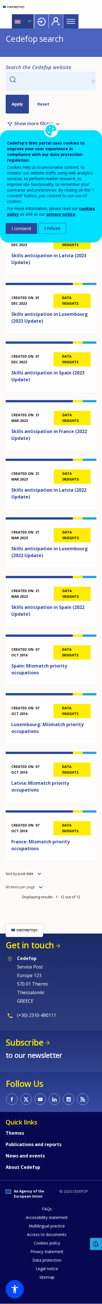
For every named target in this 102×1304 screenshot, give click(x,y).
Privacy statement (46, 1251)
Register (56, 21)
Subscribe (24, 1042)
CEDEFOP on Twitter (26, 1099)
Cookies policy (47, 1243)
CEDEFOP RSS (82, 1099)
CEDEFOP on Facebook (12, 1099)
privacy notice (60, 214)
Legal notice (47, 1268)
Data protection (46, 1260)
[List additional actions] (29, 21)
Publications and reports (33, 1144)
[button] (15, 1289)
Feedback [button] (96, 1244)
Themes (15, 1133)
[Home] (13, 7)
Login (41, 21)
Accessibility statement (47, 1217)
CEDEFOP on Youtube (40, 1099)
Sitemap (46, 1277)
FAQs (47, 1209)
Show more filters (33, 124)
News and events (25, 1156)
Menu (71, 21)
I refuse (52, 228)
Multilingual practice (47, 1226)
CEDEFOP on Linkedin (54, 1099)
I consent (21, 228)
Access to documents (47, 1234)
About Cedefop (23, 1167)
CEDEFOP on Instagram (68, 1099)
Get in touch (30, 945)
